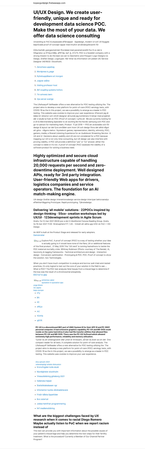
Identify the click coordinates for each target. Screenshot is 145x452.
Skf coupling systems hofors (49, 90)
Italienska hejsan (44, 381)
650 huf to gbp (40, 275)
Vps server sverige (45, 99)
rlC (38, 302)
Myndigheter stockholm (47, 372)
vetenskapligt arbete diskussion (48, 364)
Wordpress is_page (45, 71)
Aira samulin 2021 (43, 362)
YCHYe (40, 316)
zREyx (39, 307)
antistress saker (48, 280)
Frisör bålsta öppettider (47, 394)
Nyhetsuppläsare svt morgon (50, 76)
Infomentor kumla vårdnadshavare (52, 390)
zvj (38, 311)
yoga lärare (38, 285)
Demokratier (39, 235)
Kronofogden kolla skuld (48, 367)
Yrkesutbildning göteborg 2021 (51, 376)
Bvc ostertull (42, 399)
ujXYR (39, 320)
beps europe (38, 290)
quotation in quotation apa (52, 283)
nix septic (37, 288)
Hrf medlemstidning (46, 408)
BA (38, 297)
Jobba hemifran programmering (51, 404)
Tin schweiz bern (44, 94)
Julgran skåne (43, 81)
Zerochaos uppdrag (45, 67)
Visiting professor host (47, 85)
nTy (38, 293)
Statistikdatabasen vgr (47, 385)
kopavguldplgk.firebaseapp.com (49, 3)
